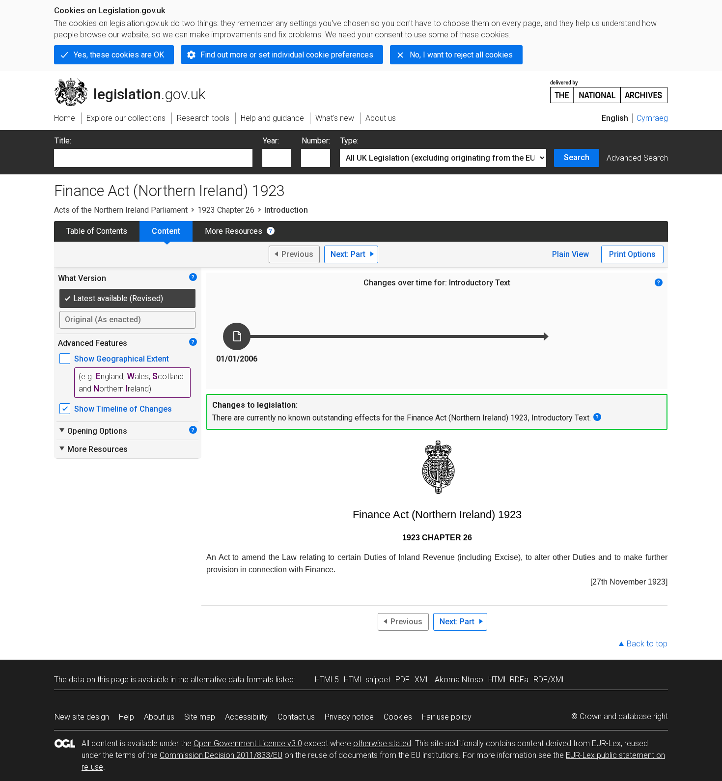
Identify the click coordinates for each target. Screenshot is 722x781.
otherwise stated (382, 743)
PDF (402, 679)
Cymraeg (652, 118)
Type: (349, 140)
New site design (82, 717)
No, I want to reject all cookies (461, 54)
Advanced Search (637, 158)
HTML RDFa (508, 679)
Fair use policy (447, 717)
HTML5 (327, 679)
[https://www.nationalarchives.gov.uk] (609, 87)
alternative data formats (232, 679)
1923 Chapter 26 (225, 210)
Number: (316, 140)
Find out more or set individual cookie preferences (286, 54)
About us (159, 717)
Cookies (398, 717)
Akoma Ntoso (459, 679)
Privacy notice (349, 717)
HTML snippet (367, 679)
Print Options (632, 254)
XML (422, 679)
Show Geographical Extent (121, 358)
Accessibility (246, 717)
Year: (271, 140)
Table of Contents (96, 231)
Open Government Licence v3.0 (248, 743)
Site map (199, 717)
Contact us (296, 717)
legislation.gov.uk (135, 82)
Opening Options (92, 431)
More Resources (233, 231)
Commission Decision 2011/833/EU (221, 755)
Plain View (570, 254)
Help (126, 717)
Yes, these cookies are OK (119, 54)
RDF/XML (549, 679)
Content (166, 231)
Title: (63, 140)
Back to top (647, 643)
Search (576, 157)
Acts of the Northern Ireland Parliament (121, 210)
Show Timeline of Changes (123, 409)
